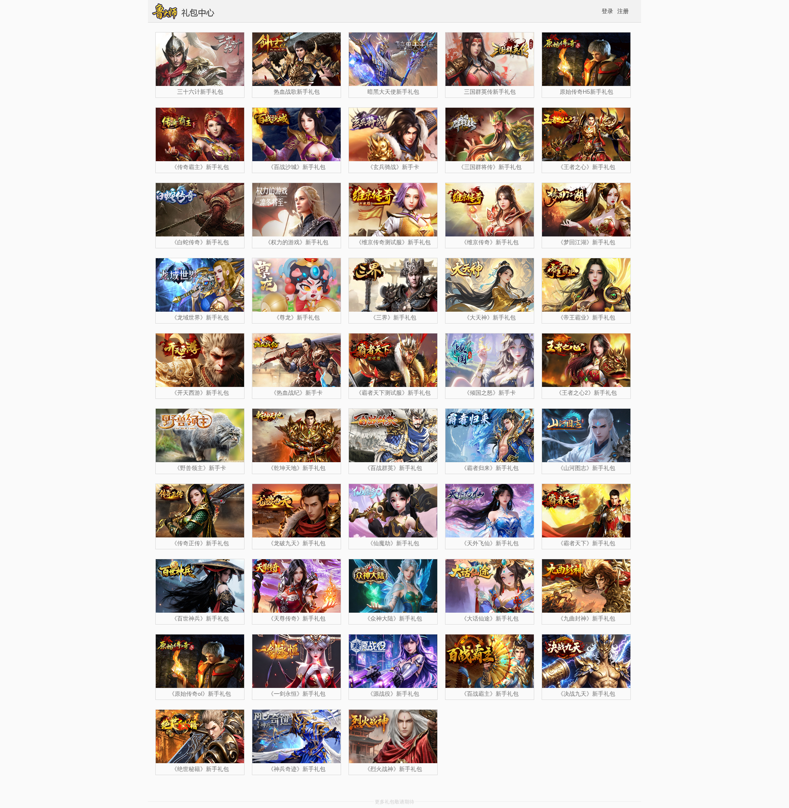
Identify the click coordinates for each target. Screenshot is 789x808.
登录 (607, 11)
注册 (623, 11)
